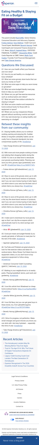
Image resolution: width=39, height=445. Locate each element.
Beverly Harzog (26, 45)
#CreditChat (11, 165)
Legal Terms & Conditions (19, 376)
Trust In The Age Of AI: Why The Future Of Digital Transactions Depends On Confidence (19, 350)
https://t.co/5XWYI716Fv (26, 165)
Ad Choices (19, 389)
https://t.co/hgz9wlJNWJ (27, 289)
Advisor (10, 43)
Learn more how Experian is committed (21, 415)
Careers (19, 398)
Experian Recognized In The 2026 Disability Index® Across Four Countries (19, 364)
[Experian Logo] (8, 3)
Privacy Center (19, 381)
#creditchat (26, 142)
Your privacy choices (22, 421)
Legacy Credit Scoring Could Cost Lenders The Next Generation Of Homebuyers (17, 358)
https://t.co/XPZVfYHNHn (20, 307)
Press (19, 393)
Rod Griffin (20, 38)
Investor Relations (19, 402)
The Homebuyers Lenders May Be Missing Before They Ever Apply (17, 344)
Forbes (4, 43)
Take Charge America (13, 60)
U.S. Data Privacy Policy (19, 385)
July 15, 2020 (26, 230)
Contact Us (19, 406)
